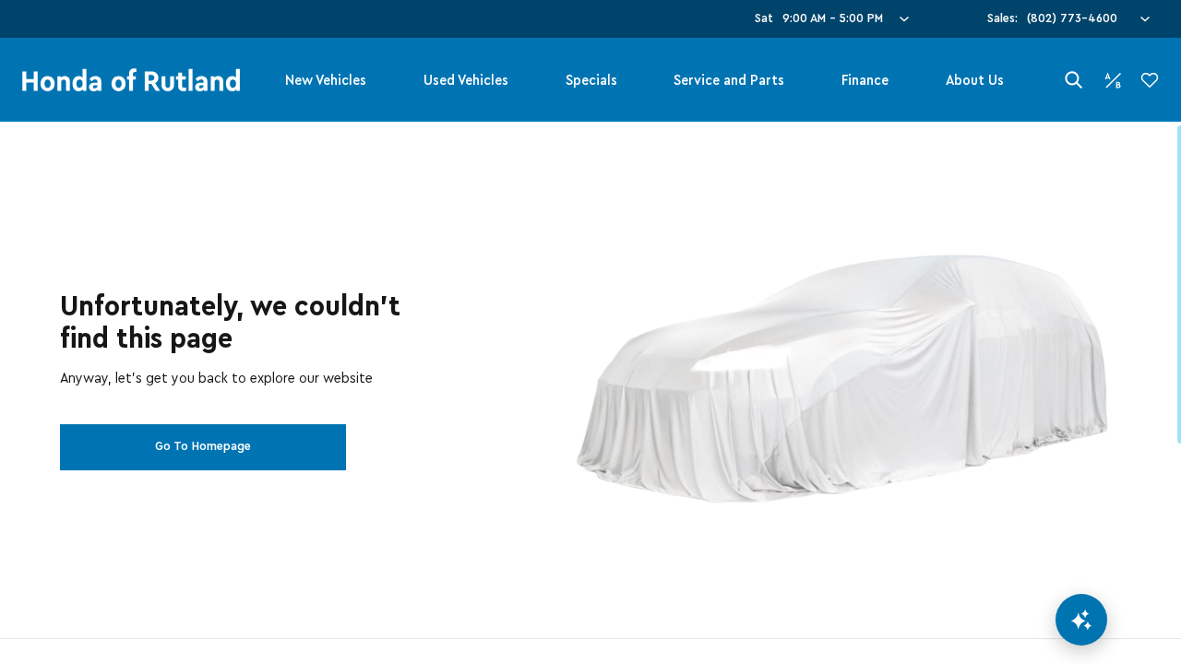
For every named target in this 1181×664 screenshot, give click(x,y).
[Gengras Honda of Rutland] (131, 80)
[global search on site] (1074, 79)
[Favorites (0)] (1149, 80)
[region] (590, 393)
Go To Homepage (203, 446)
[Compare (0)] (1112, 80)
